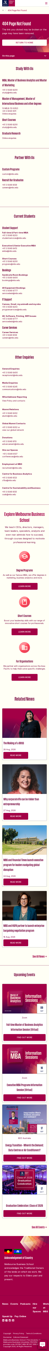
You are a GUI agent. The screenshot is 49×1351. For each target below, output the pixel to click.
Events (14, 1304)
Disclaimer (7, 1337)
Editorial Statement (20, 1337)
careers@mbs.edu (10, 187)
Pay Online (20, 1316)
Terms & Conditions (34, 1333)
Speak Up (7, 1316)
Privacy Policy (18, 1333)
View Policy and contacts (13, 401)
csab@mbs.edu (9, 494)
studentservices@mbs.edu (14, 238)
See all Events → (39, 1227)
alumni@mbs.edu (9, 416)
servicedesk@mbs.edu (12, 293)
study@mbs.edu (9, 92)
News (5, 1304)
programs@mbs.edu (11, 264)
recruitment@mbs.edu (12, 468)
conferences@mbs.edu (12, 456)
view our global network (13, 430)
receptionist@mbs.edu (12, 375)
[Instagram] (10, 1320)
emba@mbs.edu (9, 251)
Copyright (7, 1333)
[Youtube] (13, 1320)
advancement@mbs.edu (13, 444)
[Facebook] (6, 1320)
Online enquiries (9, 114)
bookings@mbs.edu (11, 280)
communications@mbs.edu (14, 389)
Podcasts (25, 1304)
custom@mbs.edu (10, 174)
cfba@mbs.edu (9, 480)
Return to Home (24, 42)
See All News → (40, 956)
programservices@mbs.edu (14, 309)
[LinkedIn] (3, 1320)
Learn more (24, 586)
